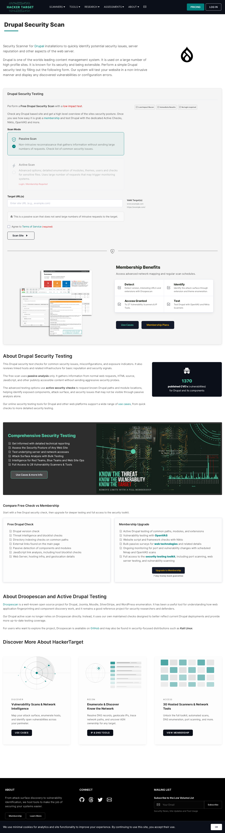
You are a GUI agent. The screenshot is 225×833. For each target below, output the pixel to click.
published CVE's (178, 386)
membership (52, 118)
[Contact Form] (109, 800)
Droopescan (10, 604)
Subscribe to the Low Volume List (174, 797)
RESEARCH (91, 6)
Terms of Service (31, 226)
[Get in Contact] (145, 7)
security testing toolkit (160, 556)
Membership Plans (158, 324)
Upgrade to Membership (168, 570)
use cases (124, 404)
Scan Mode (14, 129)
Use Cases (127, 324)
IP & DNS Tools (100, 732)
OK (216, 827)
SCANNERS (56, 6)
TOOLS (73, 6)
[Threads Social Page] (92, 800)
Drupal (39, 46)
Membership (15, 816)
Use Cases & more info (29, 474)
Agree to (32, 226)
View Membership (178, 732)
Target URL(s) (15, 196)
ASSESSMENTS (113, 6)
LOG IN (213, 6)
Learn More (35, 816)
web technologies (166, 544)
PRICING (196, 6)
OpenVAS (161, 535)
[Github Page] (83, 800)
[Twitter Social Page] (101, 800)
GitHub (95, 628)
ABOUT (132, 6)
